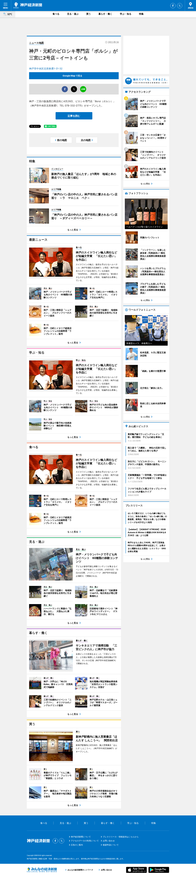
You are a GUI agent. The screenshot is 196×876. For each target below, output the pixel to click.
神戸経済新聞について (81, 836)
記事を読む (74, 115)
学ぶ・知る (125, 13)
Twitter (179, 5)
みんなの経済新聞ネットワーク (42, 870)
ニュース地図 (36, 42)
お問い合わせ (109, 840)
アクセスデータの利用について (85, 840)
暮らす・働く (105, 13)
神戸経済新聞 (27, 5)
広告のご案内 (77, 845)
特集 (141, 13)
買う (88, 13)
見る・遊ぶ (73, 13)
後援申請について (111, 845)
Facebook (172, 5)
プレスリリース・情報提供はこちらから (121, 836)
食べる (56, 13)
